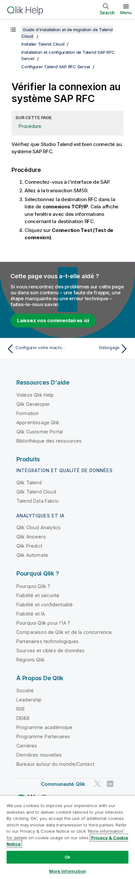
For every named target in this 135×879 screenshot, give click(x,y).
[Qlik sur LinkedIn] (110, 784)
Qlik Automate (32, 555)
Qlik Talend (29, 482)
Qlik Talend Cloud (36, 491)
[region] (67, 837)
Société (25, 690)
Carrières (26, 745)
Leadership (29, 699)
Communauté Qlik (63, 784)
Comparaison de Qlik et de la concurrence (64, 632)
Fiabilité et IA (30, 614)
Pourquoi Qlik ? (33, 586)
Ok (67, 857)
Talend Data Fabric (37, 501)
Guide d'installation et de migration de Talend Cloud (67, 33)
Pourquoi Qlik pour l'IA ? (43, 623)
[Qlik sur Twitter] (98, 784)
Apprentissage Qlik (37, 422)
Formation (27, 413)
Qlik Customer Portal (39, 431)
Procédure (30, 126)
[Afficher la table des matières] (13, 29)
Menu (126, 12)
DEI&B (22, 718)
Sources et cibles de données (50, 650)
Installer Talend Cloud (43, 44)
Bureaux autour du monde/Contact (55, 764)
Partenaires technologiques (47, 641)
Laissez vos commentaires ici (53, 320)
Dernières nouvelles (39, 755)
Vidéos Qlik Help (35, 395)
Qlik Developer (33, 404)
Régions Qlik (30, 659)
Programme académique (44, 727)
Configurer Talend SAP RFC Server (55, 66)
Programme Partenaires (43, 736)
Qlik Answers (31, 536)
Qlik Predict (29, 546)
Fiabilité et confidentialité (44, 604)
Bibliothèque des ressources (49, 441)
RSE (20, 709)
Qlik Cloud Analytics (38, 527)
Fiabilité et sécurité (37, 595)
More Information (67, 871)
